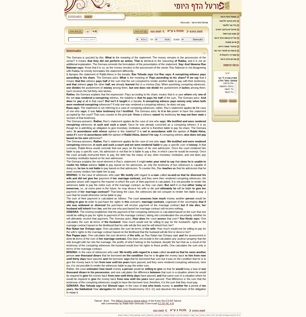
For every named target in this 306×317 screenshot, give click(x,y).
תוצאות (223, 101)
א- (87, 31)
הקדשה (158, 315)
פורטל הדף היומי (200, 22)
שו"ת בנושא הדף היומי (225, 38)
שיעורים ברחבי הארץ (226, 29)
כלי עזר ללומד (229, 25)
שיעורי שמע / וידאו (227, 46)
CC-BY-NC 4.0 (165, 303)
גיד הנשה (229, 89)
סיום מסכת (230, 42)
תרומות (150, 315)
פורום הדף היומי (228, 59)
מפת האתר (123, 315)
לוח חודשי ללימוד (227, 21)
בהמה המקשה (226, 86)
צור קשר (194, 315)
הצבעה (233, 101)
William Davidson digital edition (132, 301)
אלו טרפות (228, 83)
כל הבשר (229, 92)
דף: (151, 39)
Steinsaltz (185, 22)
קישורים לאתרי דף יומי (225, 50)
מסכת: (176, 39)
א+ (94, 31)
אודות (202, 315)
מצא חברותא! (229, 33)
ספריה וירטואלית (228, 55)
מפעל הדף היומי (228, 17)
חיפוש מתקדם (75, 16)
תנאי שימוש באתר (137, 315)
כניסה (235, 64)
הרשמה (227, 64)
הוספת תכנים (183, 315)
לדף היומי (139, 31)
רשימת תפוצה (169, 315)
